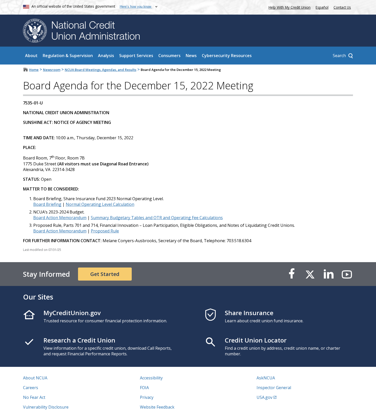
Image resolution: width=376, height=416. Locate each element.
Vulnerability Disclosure (46, 407)
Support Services (136, 55)
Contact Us (342, 7)
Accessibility (151, 378)
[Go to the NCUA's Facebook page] (291, 274)
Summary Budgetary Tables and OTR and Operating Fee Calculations (157, 217)
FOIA (144, 387)
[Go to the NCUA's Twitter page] (310, 274)
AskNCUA (266, 378)
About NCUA (35, 378)
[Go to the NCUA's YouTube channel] (347, 274)
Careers (30, 387)
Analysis (106, 55)
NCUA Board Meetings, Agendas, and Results (100, 69)
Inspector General (274, 387)
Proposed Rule (105, 231)
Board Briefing (47, 204)
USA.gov (264, 397)
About (31, 55)
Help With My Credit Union (289, 7)
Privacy (146, 397)
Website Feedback (157, 407)
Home (34, 69)
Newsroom (51, 69)
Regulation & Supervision (68, 55)
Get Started (104, 274)
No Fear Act (34, 397)
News (191, 55)
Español (322, 7)
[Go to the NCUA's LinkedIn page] (328, 274)
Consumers (169, 55)
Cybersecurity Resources (227, 55)
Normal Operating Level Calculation (100, 204)
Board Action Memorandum (59, 217)
